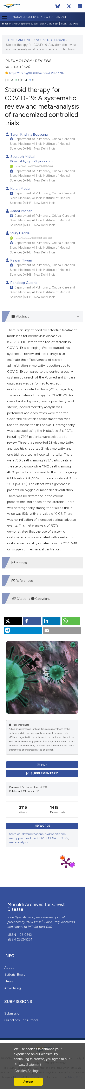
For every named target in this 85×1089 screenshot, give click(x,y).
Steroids (14, 834)
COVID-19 (44, 838)
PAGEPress (33, 922)
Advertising (12, 988)
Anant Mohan (20, 211)
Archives (25, 40)
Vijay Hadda (19, 233)
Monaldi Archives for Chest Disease (40, 17)
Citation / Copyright (33, 599)
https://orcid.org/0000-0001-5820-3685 (33, 238)
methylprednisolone (22, 838)
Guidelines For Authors (21, 1020)
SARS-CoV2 (60, 838)
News (8, 981)
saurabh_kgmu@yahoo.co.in (33, 161)
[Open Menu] (4, 16)
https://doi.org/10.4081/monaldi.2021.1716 (36, 73)
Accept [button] (28, 1081)
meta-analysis (18, 842)
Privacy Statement (27, 1064)
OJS (49, 927)
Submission (12, 1013)
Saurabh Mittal (21, 156)
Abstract (22, 316)
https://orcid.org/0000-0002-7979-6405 (34, 166)
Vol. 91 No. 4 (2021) (50, 40)
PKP (30, 927)
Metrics (21, 563)
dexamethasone (33, 834)
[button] (13, 621)
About (9, 968)
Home (10, 40)
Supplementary (44, 773)
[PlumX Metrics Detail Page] (66, 862)
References (24, 581)
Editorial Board (15, 974)
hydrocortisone (55, 834)
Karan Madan (20, 188)
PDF (44, 765)
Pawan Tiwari (20, 260)
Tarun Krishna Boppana (28, 134)
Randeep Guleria (23, 282)
